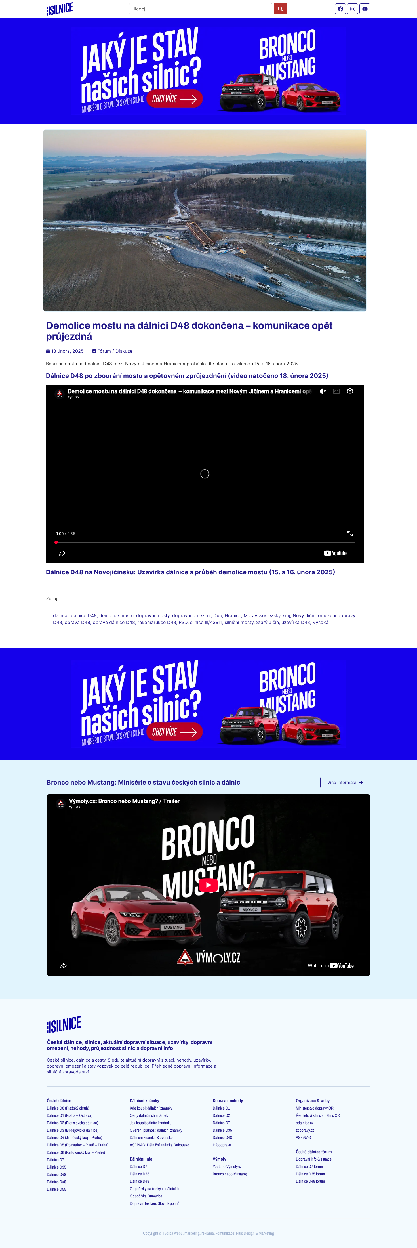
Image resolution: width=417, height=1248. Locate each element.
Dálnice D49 (56, 1182)
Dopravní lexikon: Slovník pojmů (155, 1203)
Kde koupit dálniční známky (151, 1108)
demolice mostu (116, 615)
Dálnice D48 (56, 1174)
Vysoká (320, 622)
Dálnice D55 (56, 1189)
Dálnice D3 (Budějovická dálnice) (72, 1130)
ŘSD (183, 622)
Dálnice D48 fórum (310, 1181)
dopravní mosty (153, 615)
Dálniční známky (144, 1100)
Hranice (233, 615)
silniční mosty (239, 622)
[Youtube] (364, 8)
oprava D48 (77, 622)
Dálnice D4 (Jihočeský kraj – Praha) (74, 1137)
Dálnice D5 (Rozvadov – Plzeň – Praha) (77, 1145)
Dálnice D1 (221, 1108)
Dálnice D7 (55, 1160)
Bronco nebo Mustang (230, 1174)
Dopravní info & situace (314, 1159)
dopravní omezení (191, 615)
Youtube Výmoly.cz (227, 1166)
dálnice (60, 615)
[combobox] (200, 8)
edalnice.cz (304, 1123)
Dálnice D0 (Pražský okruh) (68, 1108)
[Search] (280, 8)
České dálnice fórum (314, 1151)
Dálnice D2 (221, 1115)
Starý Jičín (267, 622)
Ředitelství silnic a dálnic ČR (318, 1115)
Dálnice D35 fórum (310, 1174)
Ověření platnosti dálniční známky (156, 1130)
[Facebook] (340, 8)
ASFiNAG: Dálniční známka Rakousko (159, 1145)
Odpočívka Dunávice (146, 1196)
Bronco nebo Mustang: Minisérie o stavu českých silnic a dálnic (143, 782)
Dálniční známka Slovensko (151, 1137)
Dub (217, 615)
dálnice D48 (84, 615)
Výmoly (219, 1159)
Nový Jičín (304, 615)
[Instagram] (352, 8)
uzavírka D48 (295, 622)
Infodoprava (222, 1145)
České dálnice (59, 1100)
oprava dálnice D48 (114, 622)
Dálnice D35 (56, 1167)
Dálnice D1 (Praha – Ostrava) (69, 1115)
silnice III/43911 (206, 622)
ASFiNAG (303, 1137)
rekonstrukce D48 (157, 622)
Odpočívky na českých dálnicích (154, 1189)
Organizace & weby (313, 1100)
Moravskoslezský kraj (267, 615)
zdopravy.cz (305, 1130)
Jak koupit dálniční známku (151, 1123)
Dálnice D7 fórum (309, 1166)
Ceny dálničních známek (149, 1115)
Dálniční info (141, 1159)
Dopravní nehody (228, 1100)
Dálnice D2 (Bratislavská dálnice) (72, 1123)
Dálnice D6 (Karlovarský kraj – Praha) (76, 1152)
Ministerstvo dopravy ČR (315, 1108)
